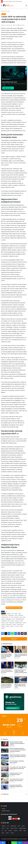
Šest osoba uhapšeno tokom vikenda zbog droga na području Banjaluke (6, 656)
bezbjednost (8, 613)
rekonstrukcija (11, 622)
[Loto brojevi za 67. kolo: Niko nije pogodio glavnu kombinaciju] (5, 768)
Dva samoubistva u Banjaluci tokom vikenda (17, 761)
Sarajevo (15, 830)
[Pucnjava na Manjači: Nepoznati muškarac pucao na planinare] (7, 679)
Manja (24, 617)
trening (11, 626)
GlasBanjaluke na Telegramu (15, 607)
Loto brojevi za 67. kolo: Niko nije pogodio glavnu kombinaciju (18, 767)
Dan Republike (10, 615)
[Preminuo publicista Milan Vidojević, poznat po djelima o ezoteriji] (5, 743)
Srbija (25, 830)
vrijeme (21, 626)
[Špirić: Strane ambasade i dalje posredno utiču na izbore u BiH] (21, 649)
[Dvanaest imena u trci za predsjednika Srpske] (5, 774)
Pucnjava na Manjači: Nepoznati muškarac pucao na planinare (6, 686)
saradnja (3, 624)
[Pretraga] (26, 5)
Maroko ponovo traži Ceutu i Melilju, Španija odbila (20, 686)
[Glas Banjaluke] (8, 5)
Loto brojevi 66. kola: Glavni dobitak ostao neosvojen (16, 779)
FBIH (12, 617)
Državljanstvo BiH (5, 617)
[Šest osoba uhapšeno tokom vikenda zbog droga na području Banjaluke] (7, 649)
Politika (8, 11)
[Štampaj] (25, 633)
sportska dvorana (20, 624)
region (7, 622)
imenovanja (16, 617)
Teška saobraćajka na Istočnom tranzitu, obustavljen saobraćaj (18, 755)
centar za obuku (4, 615)
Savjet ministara (8, 624)
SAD (5, 830)
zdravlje (12, 832)
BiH (12, 613)
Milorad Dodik (13, 825)
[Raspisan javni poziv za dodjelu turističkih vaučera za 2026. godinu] (21, 665)
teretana (3, 626)
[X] (5, 633)
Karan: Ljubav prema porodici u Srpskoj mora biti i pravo (7, 671)
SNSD (20, 830)
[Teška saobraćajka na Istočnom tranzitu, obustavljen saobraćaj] (5, 756)
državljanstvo (20, 615)
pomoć (12, 620)
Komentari (14, 638)
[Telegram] (15, 633)
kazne (21, 617)
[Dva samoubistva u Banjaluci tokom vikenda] (5, 762)
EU (9, 617)
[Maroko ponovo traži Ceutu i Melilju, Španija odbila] (21, 679)
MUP (19, 825)
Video (18, 626)
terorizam (7, 626)
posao (7, 828)
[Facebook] (2, 633)
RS (2, 830)
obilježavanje (4, 620)
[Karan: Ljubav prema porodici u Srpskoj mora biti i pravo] (7, 665)
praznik (21, 620)
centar (19, 613)
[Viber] (19, 633)
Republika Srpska (18, 622)
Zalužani (3, 628)
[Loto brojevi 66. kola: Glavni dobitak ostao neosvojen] (5, 781)
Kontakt (3, 808)
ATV (6, 611)
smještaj (14, 624)
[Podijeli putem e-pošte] (22, 633)
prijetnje (3, 622)
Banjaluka (4, 825)
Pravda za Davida (13, 828)
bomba (16, 613)
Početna (4, 11)
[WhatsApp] (12, 633)
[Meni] (1, 5)
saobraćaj (10, 830)
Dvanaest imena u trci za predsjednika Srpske (16, 773)
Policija (8, 620)
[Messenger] (9, 633)
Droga (16, 615)
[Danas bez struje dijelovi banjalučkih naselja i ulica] (5, 787)
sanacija (24, 622)
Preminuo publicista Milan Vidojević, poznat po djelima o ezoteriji (17, 743)
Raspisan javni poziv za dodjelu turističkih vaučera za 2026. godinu (21, 671)
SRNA (3, 832)
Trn (14, 626)
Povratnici (17, 620)
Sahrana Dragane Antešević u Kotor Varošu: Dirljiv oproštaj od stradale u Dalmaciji (18, 750)
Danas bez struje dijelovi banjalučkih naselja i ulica (16, 785)
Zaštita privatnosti (6, 810)
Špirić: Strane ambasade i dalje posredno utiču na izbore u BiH (21, 655)
